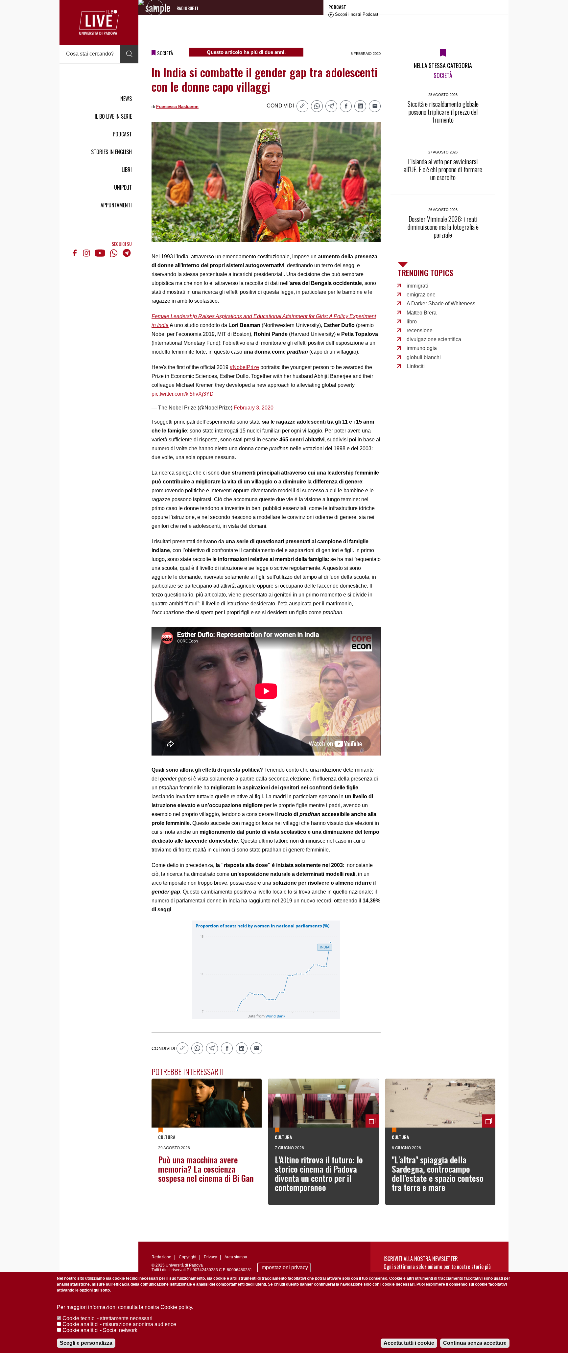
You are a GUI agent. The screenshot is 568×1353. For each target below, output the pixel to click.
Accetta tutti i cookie (409, 1343)
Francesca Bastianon (177, 106)
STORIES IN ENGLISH (111, 152)
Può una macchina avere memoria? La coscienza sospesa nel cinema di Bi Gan (206, 1168)
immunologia (422, 348)
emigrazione (421, 294)
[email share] (375, 106)
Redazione (161, 1257)
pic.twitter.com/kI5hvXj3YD (183, 394)
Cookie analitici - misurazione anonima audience (119, 1324)
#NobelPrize (244, 367)
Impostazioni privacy (284, 1267)
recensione (420, 330)
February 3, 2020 (253, 407)
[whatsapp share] (317, 106)
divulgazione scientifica (434, 339)
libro (412, 321)
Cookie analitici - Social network (99, 1330)
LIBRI (127, 170)
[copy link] (302, 106)
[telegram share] (331, 106)
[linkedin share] (360, 106)
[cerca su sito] (129, 54)
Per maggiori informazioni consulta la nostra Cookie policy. (125, 1307)
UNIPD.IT (123, 187)
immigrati (417, 286)
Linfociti (416, 366)
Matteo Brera (422, 312)
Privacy (210, 1257)
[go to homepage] (98, 22)
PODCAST (122, 134)
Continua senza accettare (475, 1343)
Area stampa (236, 1257)
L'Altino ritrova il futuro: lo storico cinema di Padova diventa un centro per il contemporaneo (319, 1173)
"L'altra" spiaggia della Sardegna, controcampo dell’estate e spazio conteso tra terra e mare (438, 1173)
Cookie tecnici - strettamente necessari (107, 1318)
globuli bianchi (424, 357)
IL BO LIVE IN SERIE (113, 116)
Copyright (187, 1257)
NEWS (126, 99)
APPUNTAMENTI (116, 205)
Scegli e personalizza (86, 1343)
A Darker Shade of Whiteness (441, 303)
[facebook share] (346, 106)
